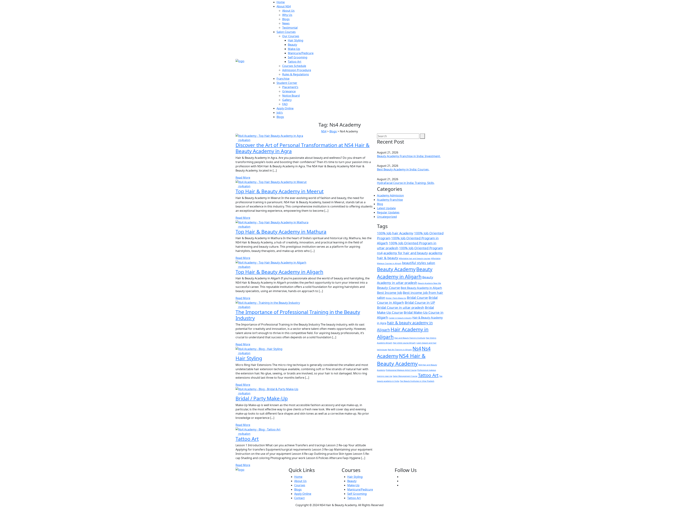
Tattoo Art (294, 62)
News (286, 23)
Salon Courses (286, 32)
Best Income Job (389, 292)
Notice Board (291, 96)
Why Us (287, 15)
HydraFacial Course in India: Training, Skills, (406, 183)
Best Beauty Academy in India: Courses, (403, 169)
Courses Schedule (294, 66)
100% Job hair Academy (395, 233)
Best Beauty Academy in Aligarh (421, 288)
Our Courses (290, 36)
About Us (288, 11)
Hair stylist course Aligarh (404, 343)
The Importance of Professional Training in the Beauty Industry (298, 315)
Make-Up (294, 49)
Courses (299, 485)
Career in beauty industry (400, 318)
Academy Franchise (390, 200)
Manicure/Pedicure (301, 53)
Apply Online (285, 108)
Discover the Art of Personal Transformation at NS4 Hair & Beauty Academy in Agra (303, 148)
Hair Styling (295, 40)
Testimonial (290, 28)
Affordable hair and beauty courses (414, 258)
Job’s (280, 113)
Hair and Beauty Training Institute (409, 338)
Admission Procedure (296, 70)
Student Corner (287, 83)
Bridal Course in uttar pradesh (400, 307)
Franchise (283, 79)
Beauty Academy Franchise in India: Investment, (409, 156)
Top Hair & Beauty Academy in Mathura (281, 231)
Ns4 (417, 348)
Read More (243, 178)
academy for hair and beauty (405, 253)
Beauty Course (388, 287)
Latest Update (386, 208)
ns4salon (244, 140)
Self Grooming (297, 57)
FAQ (285, 104)
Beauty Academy (396, 269)
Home (281, 2)
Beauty (292, 45)
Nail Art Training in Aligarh (400, 349)
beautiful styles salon (418, 263)
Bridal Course (417, 297)
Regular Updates (388, 212)
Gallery (287, 100)
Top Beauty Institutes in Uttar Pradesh (417, 381)
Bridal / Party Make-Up (262, 398)
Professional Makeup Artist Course (401, 370)
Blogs (286, 19)
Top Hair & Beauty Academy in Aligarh (279, 271)
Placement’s (290, 87)
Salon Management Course (405, 376)
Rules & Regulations (295, 74)
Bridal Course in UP (420, 302)
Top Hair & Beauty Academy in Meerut (280, 191)
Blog (380, 204)
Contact (299, 498)
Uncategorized (387, 217)
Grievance (289, 91)
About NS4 (284, 6)
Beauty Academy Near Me (429, 283)
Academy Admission (390, 195)
